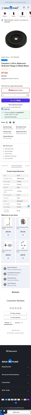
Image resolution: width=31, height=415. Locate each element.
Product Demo (17, 90)
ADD (8, 235)
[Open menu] (3, 8)
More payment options (15, 104)
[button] (28, 7)
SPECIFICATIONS (16, 165)
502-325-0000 (18, 2)
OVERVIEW (4, 165)
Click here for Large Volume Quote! (12, 86)
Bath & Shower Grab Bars (8, 21)
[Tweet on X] (7, 122)
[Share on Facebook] (10, 122)
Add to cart (16, 412)
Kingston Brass (5, 57)
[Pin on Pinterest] (13, 122)
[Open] (4, 411)
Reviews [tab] (7, 322)
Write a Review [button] (16, 313)
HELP (24, 2)
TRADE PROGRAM (9, 2)
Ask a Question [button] (16, 317)
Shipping (3, 78)
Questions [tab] (17, 322)
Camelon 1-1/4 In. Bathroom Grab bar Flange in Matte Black (22, 20)
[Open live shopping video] (29, 206)
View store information (11, 117)
